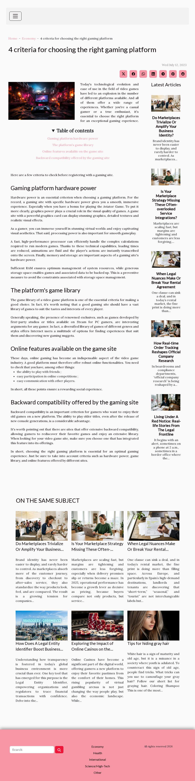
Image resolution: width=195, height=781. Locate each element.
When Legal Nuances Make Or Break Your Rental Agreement (166, 280)
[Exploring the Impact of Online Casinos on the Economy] (97, 625)
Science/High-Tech (97, 766)
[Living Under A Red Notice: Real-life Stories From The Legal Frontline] (165, 402)
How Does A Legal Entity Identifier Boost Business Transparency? (38, 649)
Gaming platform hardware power (72, 138)
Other (97, 772)
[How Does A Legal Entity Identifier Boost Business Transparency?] (42, 625)
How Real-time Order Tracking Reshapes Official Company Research (166, 352)
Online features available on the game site (72, 151)
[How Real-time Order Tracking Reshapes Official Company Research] (165, 328)
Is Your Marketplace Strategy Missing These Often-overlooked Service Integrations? (166, 204)
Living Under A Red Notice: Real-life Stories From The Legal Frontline (166, 425)
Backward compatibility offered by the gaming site (72, 158)
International (97, 759)
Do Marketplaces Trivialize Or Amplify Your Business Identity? (166, 126)
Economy (29, 38)
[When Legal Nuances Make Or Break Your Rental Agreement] (165, 259)
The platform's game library (72, 145)
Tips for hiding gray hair (148, 643)
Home (12, 38)
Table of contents (75, 131)
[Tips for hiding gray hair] (153, 625)
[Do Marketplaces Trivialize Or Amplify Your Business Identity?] (165, 103)
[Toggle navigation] (15, 16)
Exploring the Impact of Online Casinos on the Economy (92, 649)
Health (97, 753)
